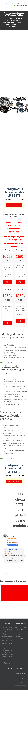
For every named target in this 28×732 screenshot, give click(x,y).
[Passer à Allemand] (19, 4)
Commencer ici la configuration (14, 205)
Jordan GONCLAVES (13, 549)
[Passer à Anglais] (13, 4)
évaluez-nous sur (12, 544)
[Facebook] (4, 674)
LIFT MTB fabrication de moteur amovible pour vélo (15, 535)
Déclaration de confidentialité (20, 677)
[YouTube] (7, 674)
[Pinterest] (7, 677)
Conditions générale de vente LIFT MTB (20, 683)
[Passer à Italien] (25, 4)
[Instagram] (11, 674)
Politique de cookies (20, 673)
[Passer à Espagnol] (16, 5)
